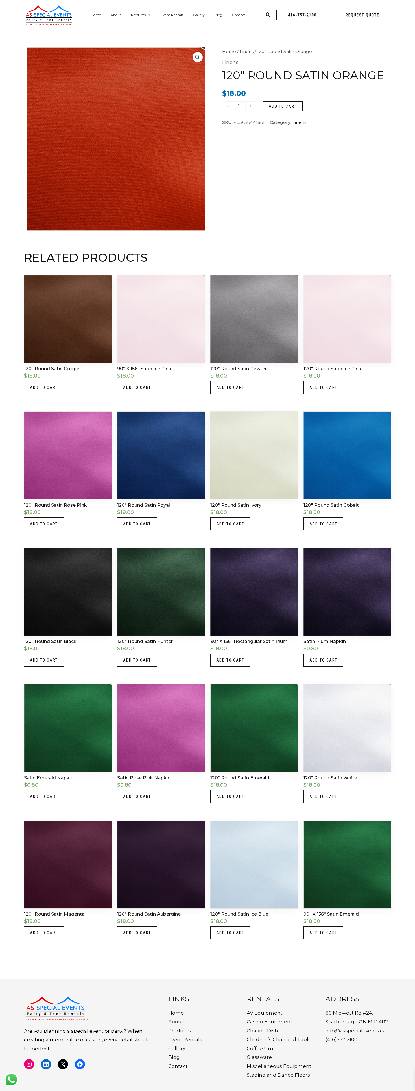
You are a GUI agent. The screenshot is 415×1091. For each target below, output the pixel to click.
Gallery (199, 15)
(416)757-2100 (341, 1039)
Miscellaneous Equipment (279, 1066)
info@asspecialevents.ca (356, 1030)
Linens (247, 51)
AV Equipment (265, 1013)
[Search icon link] (268, 15)
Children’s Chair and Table (279, 1039)
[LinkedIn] (46, 1064)
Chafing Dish (262, 1030)
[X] (63, 1064)
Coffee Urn (260, 1048)
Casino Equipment (269, 1021)
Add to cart (283, 106)
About (116, 15)
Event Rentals (172, 15)
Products (138, 15)
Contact (238, 15)
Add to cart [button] (44, 387)
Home (96, 15)
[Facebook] (80, 1064)
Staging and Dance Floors (278, 1075)
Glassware (259, 1057)
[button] (302, 15)
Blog (218, 15)
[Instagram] (29, 1064)
